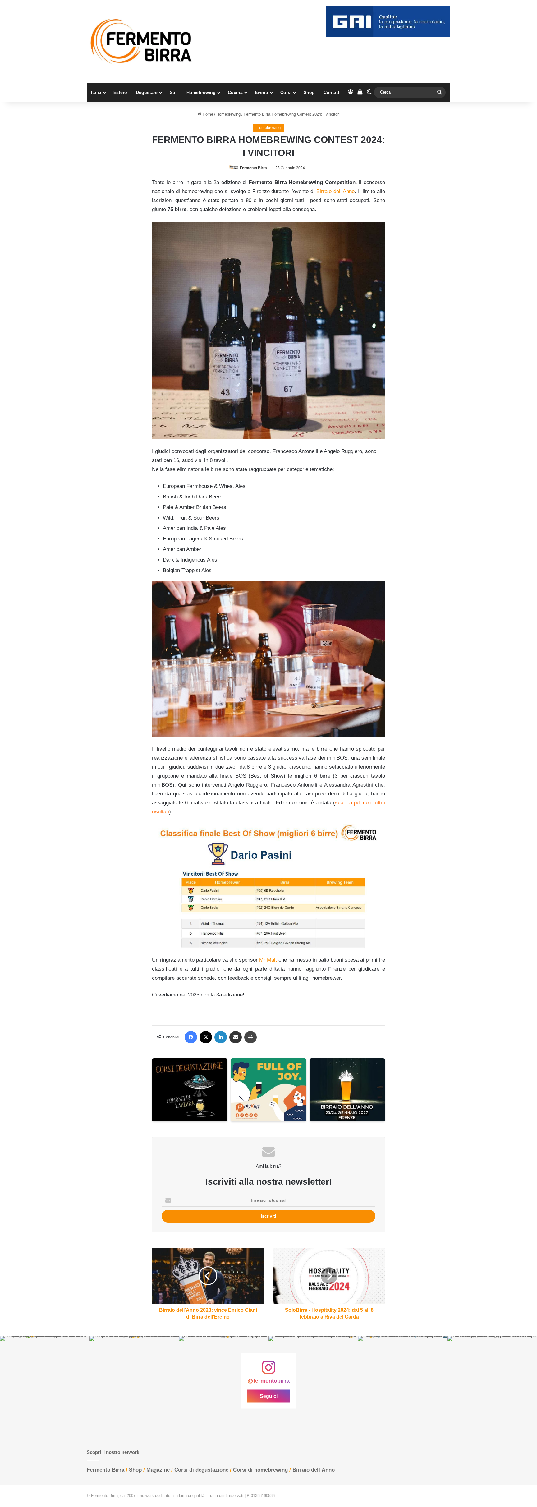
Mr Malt (268, 960)
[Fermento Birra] (142, 41)
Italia (96, 92)
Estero (120, 92)
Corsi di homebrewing (260, 1470)
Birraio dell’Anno (335, 191)
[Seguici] (268, 1370)
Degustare (147, 92)
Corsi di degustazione (201, 1470)
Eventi (261, 92)
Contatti (332, 92)
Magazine (158, 1470)
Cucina (235, 92)
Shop (309, 92)
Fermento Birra (253, 168)
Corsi (285, 92)
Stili (174, 92)
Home (207, 114)
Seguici (269, 1396)
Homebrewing (201, 92)
